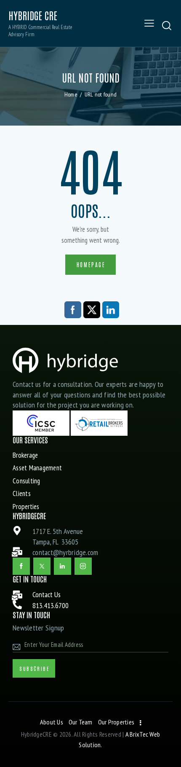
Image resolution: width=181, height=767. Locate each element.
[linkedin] (62, 566)
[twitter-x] (42, 566)
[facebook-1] (21, 566)
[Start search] (167, 25)
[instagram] (83, 566)
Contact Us (46, 594)
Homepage (91, 264)
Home (70, 94)
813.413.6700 (50, 605)
